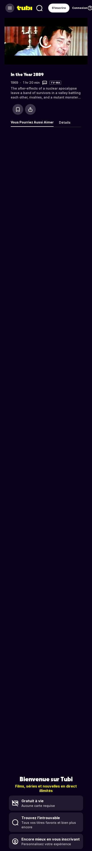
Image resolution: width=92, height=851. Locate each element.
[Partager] (30, 109)
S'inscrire (59, 8)
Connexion (79, 8)
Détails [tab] (65, 122)
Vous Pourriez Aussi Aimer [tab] (32, 122)
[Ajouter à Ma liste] (18, 109)
